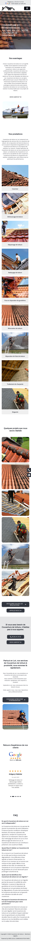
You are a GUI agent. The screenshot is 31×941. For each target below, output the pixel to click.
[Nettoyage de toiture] (15, 259)
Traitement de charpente (15, 384)
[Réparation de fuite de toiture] (15, 343)
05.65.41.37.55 (19, 2)
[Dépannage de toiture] (15, 231)
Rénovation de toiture (15, 328)
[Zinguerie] (15, 398)
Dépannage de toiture (15, 245)
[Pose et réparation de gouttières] (15, 287)
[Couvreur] (15, 175)
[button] (10, 796)
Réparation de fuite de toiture (15, 356)
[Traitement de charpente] (15, 370)
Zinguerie (15, 412)
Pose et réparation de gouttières (15, 300)
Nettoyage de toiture (15, 273)
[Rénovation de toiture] (15, 315)
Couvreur (15, 189)
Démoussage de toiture (15, 217)
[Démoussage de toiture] (15, 203)
